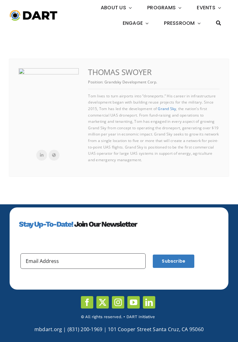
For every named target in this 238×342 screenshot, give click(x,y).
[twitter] (102, 302)
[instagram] (118, 302)
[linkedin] (149, 302)
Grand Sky (167, 108)
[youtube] (133, 302)
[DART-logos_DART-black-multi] (33, 12)
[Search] (218, 23)
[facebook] (87, 302)
